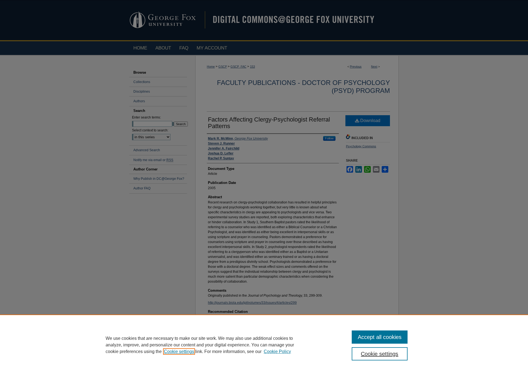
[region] (264, 345)
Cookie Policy (277, 351)
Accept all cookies (380, 337)
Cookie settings (179, 351)
